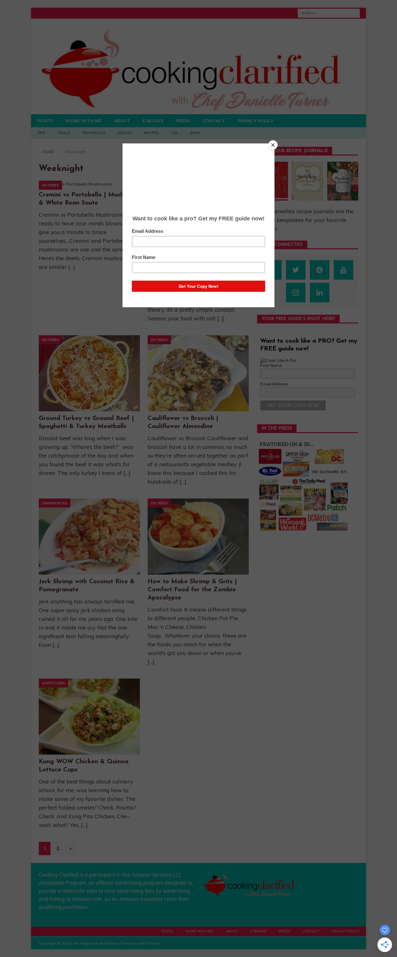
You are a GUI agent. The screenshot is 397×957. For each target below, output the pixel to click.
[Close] (273, 145)
